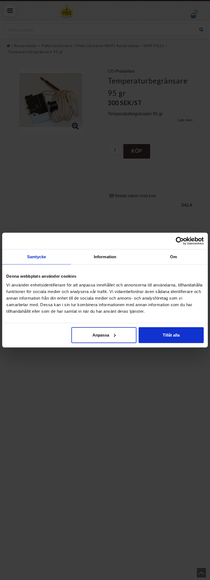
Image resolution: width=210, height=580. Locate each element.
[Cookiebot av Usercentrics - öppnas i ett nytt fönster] (180, 241)
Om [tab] (173, 256)
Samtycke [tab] (36, 256)
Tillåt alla (171, 334)
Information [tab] (105, 256)
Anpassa (100, 334)
